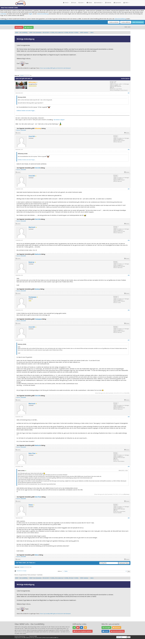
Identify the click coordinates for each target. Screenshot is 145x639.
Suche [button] (81, 2)
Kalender (108, 2)
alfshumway (126, 494)
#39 (128, 466)
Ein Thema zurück (21, 562)
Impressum (117, 627)
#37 (128, 340)
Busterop (31, 262)
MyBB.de (27, 636)
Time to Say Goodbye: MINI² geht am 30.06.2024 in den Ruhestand (55, 68)
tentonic (18, 130)
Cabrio (91, 32)
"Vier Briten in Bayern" (59, 119)
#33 (128, 189)
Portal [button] (66, 2)
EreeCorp (32, 637)
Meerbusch (32, 227)
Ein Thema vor (30, 562)
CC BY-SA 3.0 (44, 637)
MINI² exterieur (84, 32)
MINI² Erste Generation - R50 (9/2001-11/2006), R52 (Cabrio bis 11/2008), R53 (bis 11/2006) (53, 32)
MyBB (35, 636)
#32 (128, 149)
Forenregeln (107, 627)
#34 (128, 240)
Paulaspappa (32, 297)
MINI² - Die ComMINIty (21, 32)
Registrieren (29, 27)
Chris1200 (32, 136)
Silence (31, 505)
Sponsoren (118, 2)
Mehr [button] (126, 2)
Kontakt (106, 631)
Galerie (90, 2)
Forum (74, 2)
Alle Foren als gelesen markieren (83, 631)
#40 (128, 518)
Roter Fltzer (32, 453)
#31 (128, 93)
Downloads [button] (98, 2)
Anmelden (19, 27)
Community (3, 13)
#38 (128, 416)
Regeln (30, 13)
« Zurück (21, 75)
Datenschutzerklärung (42, 13)
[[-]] (15, 128)
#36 (128, 310)
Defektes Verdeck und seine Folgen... (26, 110)
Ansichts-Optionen (125, 78)
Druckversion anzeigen (21, 570)
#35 (128, 275)
